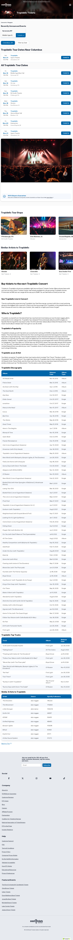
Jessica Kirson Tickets (8, 910)
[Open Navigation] (70, 5)
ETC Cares (5, 801)
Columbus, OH (8, 43)
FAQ (3, 844)
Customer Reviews (7, 797)
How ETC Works (7, 866)
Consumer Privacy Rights (9, 855)
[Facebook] (9, 778)
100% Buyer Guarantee (9, 794)
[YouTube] (50, 778)
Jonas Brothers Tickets (9, 899)
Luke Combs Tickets (8, 906)
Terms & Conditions (8, 848)
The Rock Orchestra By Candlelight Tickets (15, 885)
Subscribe (46, 765)
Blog (3, 804)
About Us (5, 790)
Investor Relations (7, 830)
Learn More (49, 197)
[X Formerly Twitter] (23, 778)
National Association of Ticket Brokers (13, 822)
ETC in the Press (7, 826)
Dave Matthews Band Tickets (11, 895)
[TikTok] (64, 778)
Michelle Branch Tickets (9, 903)
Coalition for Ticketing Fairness (11, 819)
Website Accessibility (8, 862)
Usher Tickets (6, 892)
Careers (4, 808)
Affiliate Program (7, 812)
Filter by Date (22, 43)
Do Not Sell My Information (10, 859)
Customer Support (7, 841)
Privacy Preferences (8, 873)
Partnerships (6, 815)
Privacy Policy (6, 852)
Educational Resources (9, 870)
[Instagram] (36, 778)
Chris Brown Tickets (8, 888)
